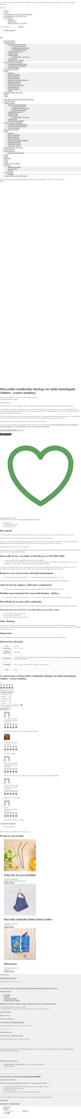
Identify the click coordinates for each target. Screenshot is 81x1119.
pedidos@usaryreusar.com (8, 978)
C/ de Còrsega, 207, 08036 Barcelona (12, 1022)
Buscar (21, 27)
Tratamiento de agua (14, 83)
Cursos (6, 94)
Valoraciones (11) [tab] (9, 526)
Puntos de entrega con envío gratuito (20, 1076)
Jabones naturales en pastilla (20, 48)
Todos (6, 96)
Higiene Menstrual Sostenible (13, 62)
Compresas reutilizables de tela (17, 64)
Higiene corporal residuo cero (17, 44)
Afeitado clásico (13, 53)
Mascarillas (7, 158)
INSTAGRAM (15, 1104)
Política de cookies (20, 1004)
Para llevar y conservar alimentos (18, 80)
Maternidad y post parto (11, 69)
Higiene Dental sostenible (16, 60)
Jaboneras (11, 73)
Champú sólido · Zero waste (21, 57)
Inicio (6, 11)
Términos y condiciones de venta (45, 1004)
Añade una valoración (7, 692)
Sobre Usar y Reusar (10, 998)
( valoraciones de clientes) (9, 399)
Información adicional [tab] (11, 524)
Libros (6, 156)
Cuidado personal (9, 43)
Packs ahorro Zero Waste (16, 85)
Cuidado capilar (13, 55)
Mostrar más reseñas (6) (8, 823)
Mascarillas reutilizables (26, 519)
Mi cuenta (8, 18)
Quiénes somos (8, 172)
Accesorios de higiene (19, 46)
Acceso (27, 832)
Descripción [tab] (7, 523)
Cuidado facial (12, 59)
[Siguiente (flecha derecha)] (3, 1118)
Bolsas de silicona (13, 76)
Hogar (6, 71)
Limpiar (22, 430)
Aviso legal (30, 1004)
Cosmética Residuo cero (15, 51)
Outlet (10, 91)
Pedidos (11, 20)
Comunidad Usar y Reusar (15, 16)
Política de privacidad (6, 1004)
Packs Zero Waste (9, 41)
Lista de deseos (12, 169)
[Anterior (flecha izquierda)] (1, 1118)
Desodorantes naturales (19, 50)
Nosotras (10, 174)
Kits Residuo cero (13, 87)
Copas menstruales (14, 67)
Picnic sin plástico (13, 89)
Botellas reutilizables (14, 82)
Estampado (4, 430)
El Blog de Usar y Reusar (12, 163)
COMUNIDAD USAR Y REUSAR (15, 176)
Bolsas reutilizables (14, 75)
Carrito (6, 1113)
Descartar (3, 7)
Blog (6, 12)
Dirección (12, 21)
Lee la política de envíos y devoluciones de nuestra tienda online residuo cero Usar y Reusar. (29, 988)
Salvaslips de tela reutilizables (17, 66)
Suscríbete (7, 995)
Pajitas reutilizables (14, 78)
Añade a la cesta (5, 434)
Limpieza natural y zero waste (13, 92)
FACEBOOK (4, 1104)
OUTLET (8, 179)
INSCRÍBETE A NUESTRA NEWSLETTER (18, 14)
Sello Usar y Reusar (14, 146)
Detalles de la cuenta (17, 23)
